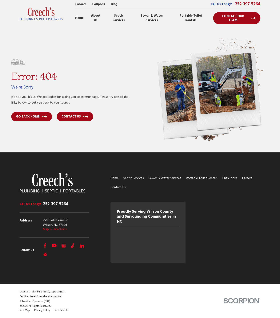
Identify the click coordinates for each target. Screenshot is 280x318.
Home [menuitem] (79, 18)
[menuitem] (25, 310)
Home (114, 178)
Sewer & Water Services (165, 178)
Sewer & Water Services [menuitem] (152, 18)
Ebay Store (229, 178)
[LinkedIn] (82, 245)
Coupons (98, 4)
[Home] (41, 13)
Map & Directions (55, 229)
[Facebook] (45, 245)
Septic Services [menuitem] (119, 18)
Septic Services (133, 178)
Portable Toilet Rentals (202, 178)
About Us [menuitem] (96, 18)
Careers (80, 4)
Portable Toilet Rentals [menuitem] (191, 18)
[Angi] (72, 245)
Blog (114, 4)
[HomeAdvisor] (45, 255)
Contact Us (118, 187)
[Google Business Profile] (63, 245)
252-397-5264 (247, 4)
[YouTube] (54, 245)
